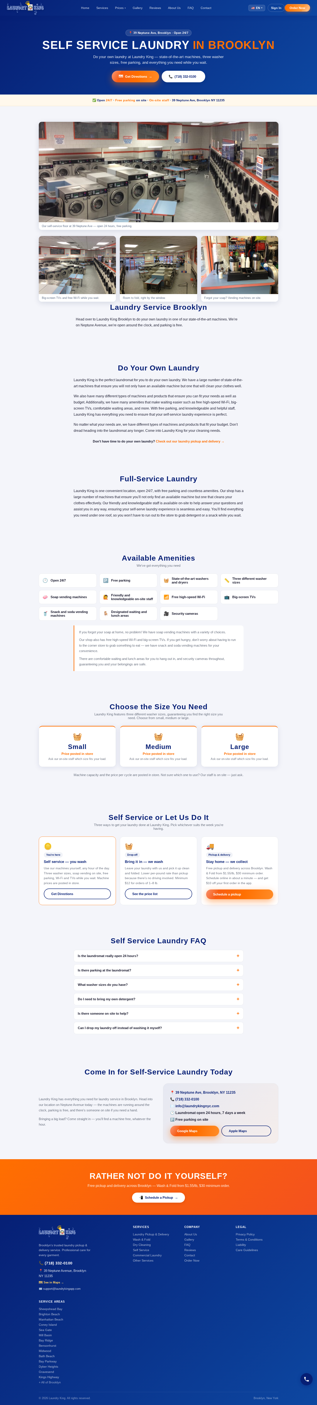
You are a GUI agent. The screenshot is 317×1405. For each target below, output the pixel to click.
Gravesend (46, 1372)
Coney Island (48, 1324)
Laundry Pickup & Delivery (151, 1234)
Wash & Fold (141, 1239)
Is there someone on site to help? (103, 1013)
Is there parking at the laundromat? (104, 970)
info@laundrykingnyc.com (197, 1106)
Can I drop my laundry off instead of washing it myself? (120, 1028)
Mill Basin (45, 1335)
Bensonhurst (47, 1345)
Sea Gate (45, 1330)
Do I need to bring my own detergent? (106, 999)
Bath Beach (47, 1356)
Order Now (297, 8)
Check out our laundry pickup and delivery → (190, 441)
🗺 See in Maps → (51, 1282)
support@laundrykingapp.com (62, 1288)
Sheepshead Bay (50, 1309)
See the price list (145, 894)
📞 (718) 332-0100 (56, 1263)
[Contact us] (306, 1379)
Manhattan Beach (51, 1319)
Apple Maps (238, 1131)
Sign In (276, 8)
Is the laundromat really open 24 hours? (108, 956)
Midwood (45, 1351)
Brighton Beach (49, 1314)
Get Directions (135, 76)
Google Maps (187, 1131)
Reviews (155, 8)
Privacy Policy (245, 1234)
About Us (174, 8)
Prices (120, 8)
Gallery (137, 8)
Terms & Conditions (249, 1239)
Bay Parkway (48, 1361)
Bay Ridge (46, 1340)
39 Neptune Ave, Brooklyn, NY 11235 (205, 1092)
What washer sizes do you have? (103, 985)
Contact (206, 8)
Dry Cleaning (142, 1245)
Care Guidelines (247, 1250)
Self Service (141, 1250)
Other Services (143, 1260)
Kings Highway (49, 1377)
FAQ (191, 8)
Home (85, 8)
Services (102, 8)
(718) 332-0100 (182, 77)
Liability (241, 1245)
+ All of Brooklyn (50, 1382)
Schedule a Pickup (158, 1198)
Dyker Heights (48, 1366)
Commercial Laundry (147, 1255)
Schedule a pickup (227, 894)
